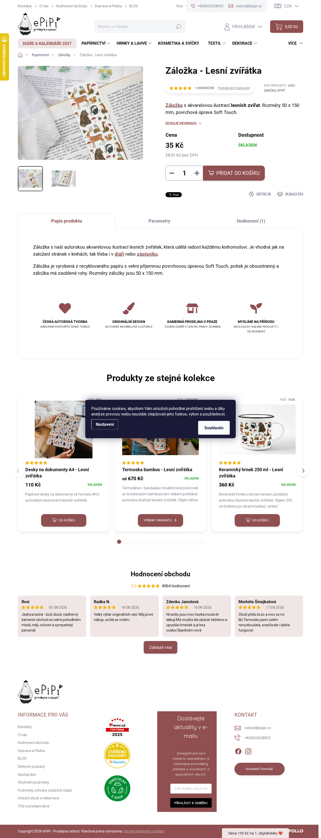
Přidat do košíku (238, 173)
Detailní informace (181, 123)
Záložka (174, 105)
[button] (119, 542)
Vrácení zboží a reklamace (38, 798)
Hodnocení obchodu (71, 6)
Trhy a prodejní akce (33, 806)
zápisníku (147, 254)
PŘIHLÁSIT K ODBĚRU (191, 803)
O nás (43, 6)
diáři (119, 254)
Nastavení (105, 424)
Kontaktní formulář (259, 769)
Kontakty (25, 6)
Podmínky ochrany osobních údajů (45, 790)
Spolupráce (27, 775)
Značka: (274, 90)
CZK (288, 6)
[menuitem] (47, 43)
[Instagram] (248, 750)
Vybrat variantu (158, 520)
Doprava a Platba (108, 6)
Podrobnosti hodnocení (234, 88)
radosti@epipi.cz (258, 728)
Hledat (178, 27)
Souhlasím (213, 428)
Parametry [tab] (159, 221)
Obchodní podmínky (33, 782)
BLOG (133, 6)
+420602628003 (258, 738)
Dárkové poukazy (31, 766)
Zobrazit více (160, 647)
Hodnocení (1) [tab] (251, 221)
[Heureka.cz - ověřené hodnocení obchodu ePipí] (117, 755)
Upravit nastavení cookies (144, 831)
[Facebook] (238, 750)
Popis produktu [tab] (66, 221)
